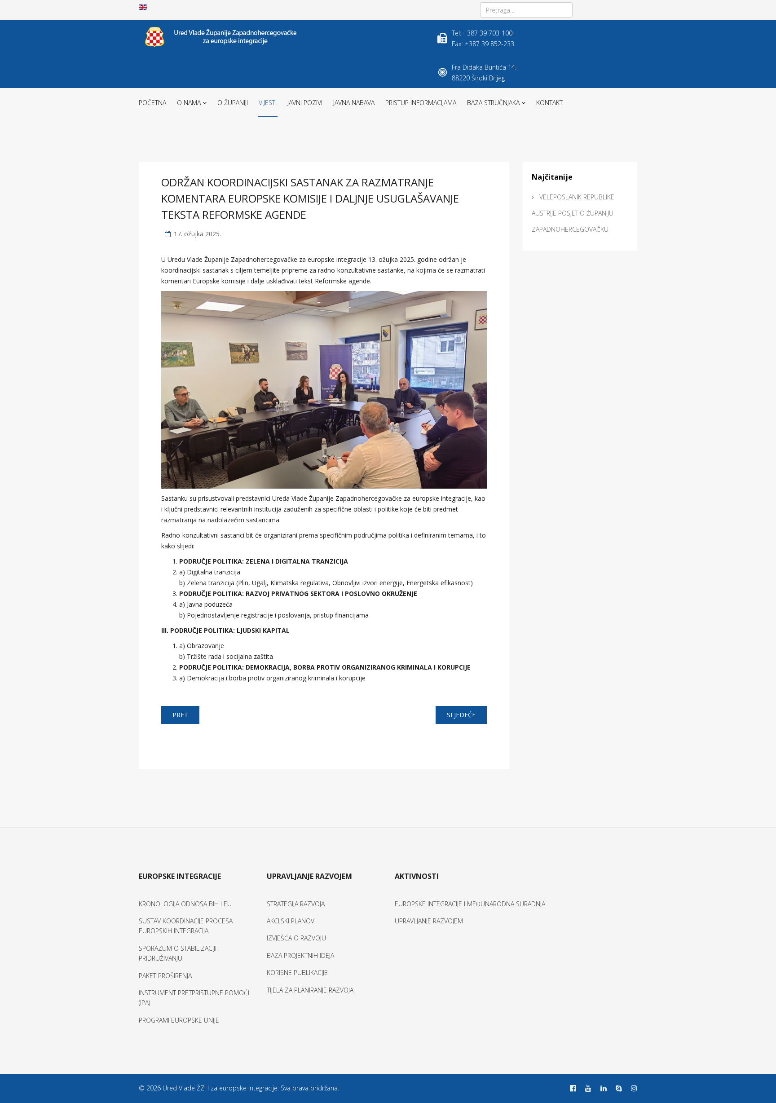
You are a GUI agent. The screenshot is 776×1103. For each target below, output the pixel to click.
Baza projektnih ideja (300, 955)
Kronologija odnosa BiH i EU (185, 904)
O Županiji (232, 102)
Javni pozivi (304, 102)
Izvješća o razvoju (296, 938)
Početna (152, 102)
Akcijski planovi (291, 921)
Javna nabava (354, 102)
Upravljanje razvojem (429, 921)
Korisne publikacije (297, 972)
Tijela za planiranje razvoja (310, 990)
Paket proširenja (165, 975)
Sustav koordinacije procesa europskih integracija (186, 926)
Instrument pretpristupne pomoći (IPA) (194, 997)
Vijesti (268, 102)
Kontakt (549, 102)
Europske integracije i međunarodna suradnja (470, 904)
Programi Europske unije (179, 1020)
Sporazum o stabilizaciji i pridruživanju (179, 953)
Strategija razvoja (296, 904)
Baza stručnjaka (493, 102)
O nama (189, 102)
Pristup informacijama (420, 102)
